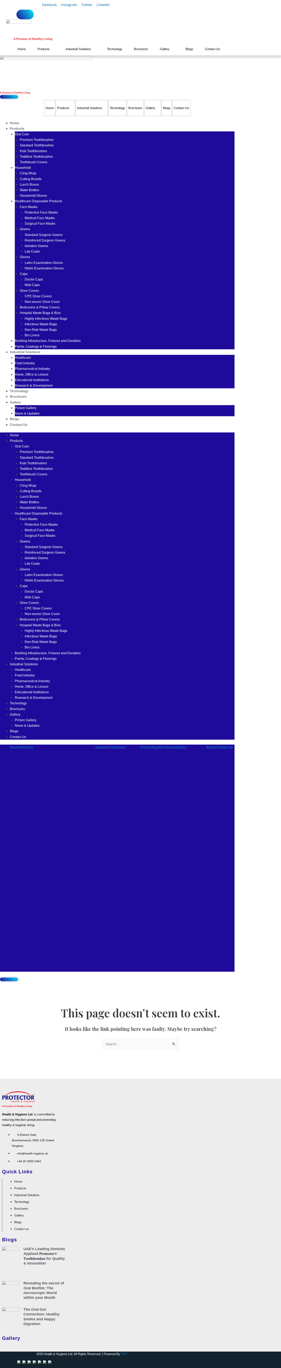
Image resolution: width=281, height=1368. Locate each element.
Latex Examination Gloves (44, 262)
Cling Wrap (28, 173)
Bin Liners (32, 335)
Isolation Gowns (36, 246)
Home (21, 49)
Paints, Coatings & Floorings (36, 346)
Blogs (189, 49)
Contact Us (212, 49)
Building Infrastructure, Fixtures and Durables (48, 341)
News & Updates (27, 413)
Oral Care (22, 134)
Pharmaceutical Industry (32, 368)
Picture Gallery (25, 408)
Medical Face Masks (40, 218)
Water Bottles (29, 190)
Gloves (25, 257)
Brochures (141, 49)
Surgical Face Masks (40, 223)
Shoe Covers (29, 290)
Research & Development (33, 385)
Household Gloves (33, 195)
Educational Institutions (32, 380)
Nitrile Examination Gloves (44, 268)
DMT (124, 1354)
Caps (24, 274)
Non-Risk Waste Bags (41, 329)
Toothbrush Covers (33, 162)
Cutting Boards (31, 179)
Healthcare (23, 357)
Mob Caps (32, 285)
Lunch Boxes (29, 184)
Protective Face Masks (41, 212)
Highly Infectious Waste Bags (46, 318)
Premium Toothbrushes (36, 139)
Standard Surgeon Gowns (44, 235)
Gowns (25, 229)
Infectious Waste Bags (41, 324)
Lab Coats (32, 251)
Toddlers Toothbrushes (36, 156)
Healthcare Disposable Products (38, 201)
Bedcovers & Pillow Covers (40, 307)
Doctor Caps (34, 279)
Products (43, 49)
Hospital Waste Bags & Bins (40, 313)
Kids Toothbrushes (33, 151)
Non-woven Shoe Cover (42, 301)
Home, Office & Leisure (32, 374)
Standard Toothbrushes (37, 145)
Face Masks (28, 207)
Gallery (165, 49)
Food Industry (25, 363)
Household (23, 167)
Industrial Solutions (78, 49)
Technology (114, 49)
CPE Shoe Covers (38, 296)
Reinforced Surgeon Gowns (45, 240)
